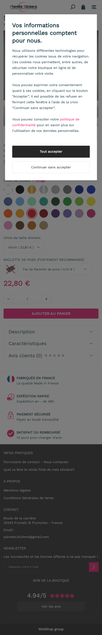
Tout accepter (51, 152)
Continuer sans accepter (51, 167)
